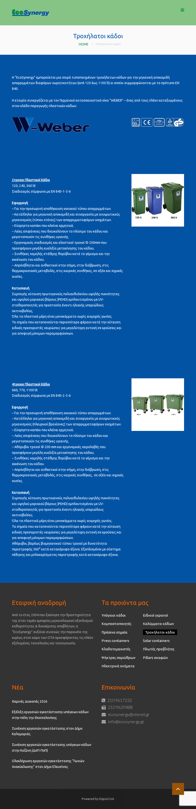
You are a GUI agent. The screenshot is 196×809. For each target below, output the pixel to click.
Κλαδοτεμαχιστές (116, 649)
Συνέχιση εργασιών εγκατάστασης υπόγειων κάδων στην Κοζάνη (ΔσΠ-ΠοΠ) (51, 747)
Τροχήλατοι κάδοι (160, 632)
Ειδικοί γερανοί (155, 615)
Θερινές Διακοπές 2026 (29, 701)
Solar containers (156, 641)
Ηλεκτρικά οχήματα (118, 666)
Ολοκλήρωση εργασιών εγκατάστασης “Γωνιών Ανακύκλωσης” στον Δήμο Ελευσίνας (48, 764)
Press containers (115, 641)
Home (83, 44)
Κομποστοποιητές (116, 624)
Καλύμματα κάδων (158, 624)
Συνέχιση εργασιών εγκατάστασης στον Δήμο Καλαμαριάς (47, 731)
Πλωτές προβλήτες (158, 649)
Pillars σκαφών (155, 658)
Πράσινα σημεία (114, 632)
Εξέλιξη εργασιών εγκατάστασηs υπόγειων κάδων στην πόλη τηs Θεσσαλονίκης (50, 715)
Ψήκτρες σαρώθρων (119, 658)
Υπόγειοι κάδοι (114, 615)
